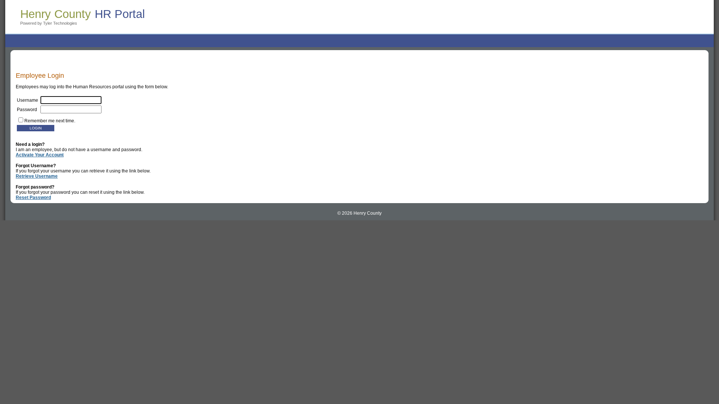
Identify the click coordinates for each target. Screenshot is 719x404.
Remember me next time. (49, 120)
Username (28, 100)
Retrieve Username (37, 176)
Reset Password (33, 197)
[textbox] (70, 109)
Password (28, 109)
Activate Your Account (40, 154)
